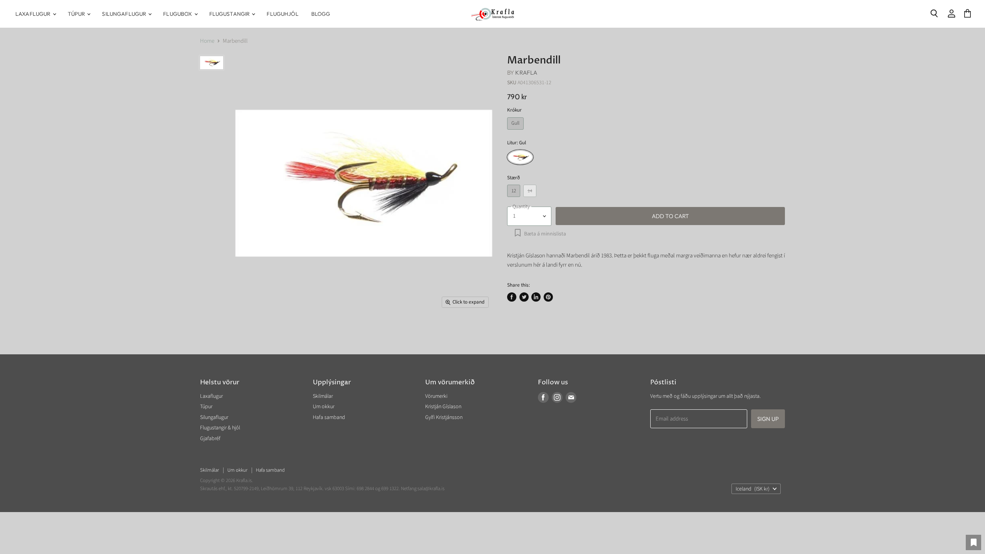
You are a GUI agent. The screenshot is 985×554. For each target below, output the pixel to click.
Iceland (753, 489)
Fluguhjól (282, 13)
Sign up (768, 418)
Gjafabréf (210, 438)
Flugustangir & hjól (220, 428)
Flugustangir (230, 13)
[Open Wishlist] (973, 542)
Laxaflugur (33, 13)
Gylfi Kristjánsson (443, 417)
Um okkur (323, 406)
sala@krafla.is (430, 488)
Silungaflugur (124, 13)
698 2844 (365, 488)
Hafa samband (329, 417)
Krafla (526, 72)
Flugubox (178, 13)
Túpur (77, 13)
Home (207, 41)
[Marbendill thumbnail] (211, 62)
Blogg (321, 13)
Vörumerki (436, 396)
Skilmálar (323, 396)
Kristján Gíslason (443, 406)
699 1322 (390, 488)
